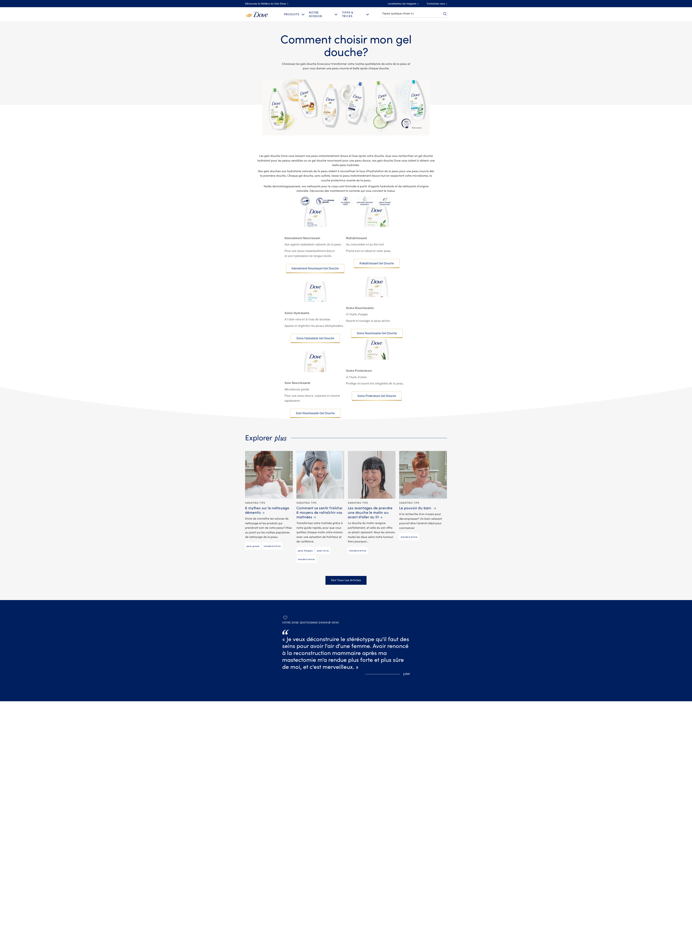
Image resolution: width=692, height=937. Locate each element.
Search (445, 14)
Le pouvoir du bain (415, 508)
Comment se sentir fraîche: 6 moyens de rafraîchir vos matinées (319, 512)
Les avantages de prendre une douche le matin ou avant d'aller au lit (370, 512)
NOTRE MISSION (315, 14)
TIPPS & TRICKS (347, 14)
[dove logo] (256, 14)
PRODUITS (291, 14)
